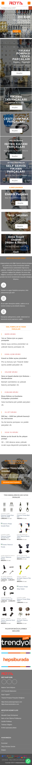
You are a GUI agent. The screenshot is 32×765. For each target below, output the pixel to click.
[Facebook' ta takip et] (4, 681)
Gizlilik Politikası (6, 721)
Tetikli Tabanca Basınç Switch (23, 537)
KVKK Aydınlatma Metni (8, 727)
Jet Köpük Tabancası (7, 578)
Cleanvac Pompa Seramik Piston (5, 537)
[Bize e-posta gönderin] (14, 681)
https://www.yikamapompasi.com (11, 702)
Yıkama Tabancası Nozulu (6, 558)
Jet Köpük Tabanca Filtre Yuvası (24, 579)
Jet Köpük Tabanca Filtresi (22, 621)
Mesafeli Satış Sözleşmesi (9, 715)
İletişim (3, 750)
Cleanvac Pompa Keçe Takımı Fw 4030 (7, 516)
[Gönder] (30, 8)
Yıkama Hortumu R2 (6, 599)
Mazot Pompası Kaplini (23, 557)
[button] (3, 3)
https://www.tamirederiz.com (10, 704)
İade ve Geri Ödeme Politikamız (11, 718)
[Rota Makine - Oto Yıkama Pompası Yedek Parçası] (16, 3)
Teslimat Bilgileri (6, 724)
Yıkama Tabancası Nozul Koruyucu (8, 621)
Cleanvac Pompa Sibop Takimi (23, 600)
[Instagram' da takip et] (9, 681)
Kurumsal (4, 743)
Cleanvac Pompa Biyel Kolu (23, 516)
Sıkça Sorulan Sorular (8, 746)
